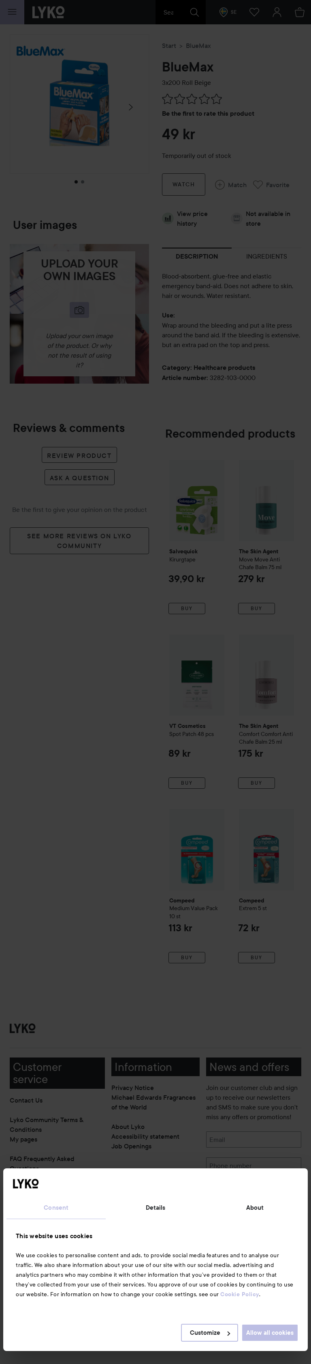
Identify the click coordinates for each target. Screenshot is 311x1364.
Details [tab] (156, 1207)
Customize (205, 1332)
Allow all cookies (270, 1332)
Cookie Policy (239, 1294)
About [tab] (255, 1207)
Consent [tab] (56, 1207)
